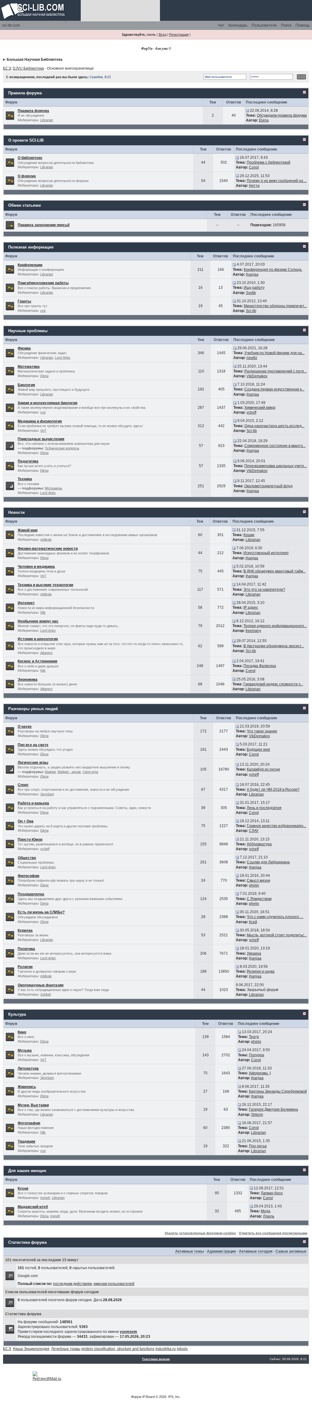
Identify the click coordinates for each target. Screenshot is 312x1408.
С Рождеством (259, 899)
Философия (28, 876)
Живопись (27, 1087)
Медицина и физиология (40, 421)
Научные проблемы (28, 330)
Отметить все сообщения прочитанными (273, 1233)
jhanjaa (252, 274)
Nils (43, 612)
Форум (136, 1397)
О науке (25, 726)
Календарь (238, 25)
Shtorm (257, 1114)
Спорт (23, 785)
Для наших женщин (27, 1170)
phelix (254, 885)
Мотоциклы (53, 488)
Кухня (23, 1188)
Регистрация (179, 34)
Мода (265, 1211)
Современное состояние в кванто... (275, 446)
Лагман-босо (272, 1193)
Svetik (251, 293)
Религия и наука (261, 971)
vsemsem (128, 1332)
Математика (29, 367)
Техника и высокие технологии (45, 585)
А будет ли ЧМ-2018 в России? (273, 789)
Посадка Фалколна (259, 666)
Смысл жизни (258, 880)
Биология (26, 385)
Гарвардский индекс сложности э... (273, 684)
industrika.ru (165, 1349)
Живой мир (27, 530)
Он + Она (26, 821)
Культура (17, 1014)
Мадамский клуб (33, 1207)
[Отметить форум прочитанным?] (10, 115)
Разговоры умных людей (33, 708)
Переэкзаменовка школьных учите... (275, 466)
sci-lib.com (11, 25)
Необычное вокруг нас (38, 621)
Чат (221, 25)
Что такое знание (262, 731)
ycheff (251, 412)
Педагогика (28, 461)
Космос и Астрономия (37, 661)
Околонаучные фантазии (40, 985)
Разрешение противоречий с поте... (275, 371)
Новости (16, 512)
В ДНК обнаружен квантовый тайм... (274, 571)
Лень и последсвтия (264, 808)
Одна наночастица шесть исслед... (274, 426)
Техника (25, 479)
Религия (25, 967)
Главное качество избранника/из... (276, 826)
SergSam (47, 794)
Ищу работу (254, 287)
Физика (24, 348)
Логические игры (33, 762)
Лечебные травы (65, 1349)
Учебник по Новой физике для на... (274, 353)
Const (254, 167)
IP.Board (148, 1397)
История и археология (38, 639)
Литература (28, 1068)
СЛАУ (254, 831)
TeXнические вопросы (62, 448)
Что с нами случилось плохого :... (275, 917)
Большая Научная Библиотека (34, 59)
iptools (182, 1349)
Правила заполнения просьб (43, 225)
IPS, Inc (174, 1397)
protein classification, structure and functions (117, 1349)
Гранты (24, 301)
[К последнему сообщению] (247, 110)
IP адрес (250, 607)
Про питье (258, 1146)
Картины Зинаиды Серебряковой (278, 1091)
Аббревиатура (259, 844)
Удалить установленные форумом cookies (200, 1233)
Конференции (30, 265)
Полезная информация (31, 247)
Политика (26, 949)
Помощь (303, 25)
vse (43, 310)
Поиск (286, 25)
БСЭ (7, 68)
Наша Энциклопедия (31, 1349)
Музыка (25, 1050)
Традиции (26, 1141)
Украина (254, 953)
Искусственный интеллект (266, 553)
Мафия (50, 772)
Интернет (26, 603)
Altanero (46, 653)
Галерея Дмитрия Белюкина (273, 1109)
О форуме (27, 176)
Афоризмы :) (260, 1073)
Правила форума (25, 93)
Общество (27, 858)
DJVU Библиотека (28, 68)
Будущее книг (258, 749)
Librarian (46, 120)
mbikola (45, 539)
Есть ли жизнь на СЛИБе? (41, 912)
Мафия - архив (69, 772)
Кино (22, 1032)
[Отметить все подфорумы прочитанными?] (10, 446)
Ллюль (268, 1216)
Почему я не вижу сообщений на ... (277, 181)
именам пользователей (114, 1284)
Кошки (248, 535)
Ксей (253, 922)
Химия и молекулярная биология (47, 403)
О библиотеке (30, 158)
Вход (162, 34)
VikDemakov (257, 376)
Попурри (256, 1055)
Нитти (254, 185)
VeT (43, 430)
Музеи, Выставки (33, 1105)
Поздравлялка (31, 894)
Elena (264, 120)
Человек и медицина (36, 566)
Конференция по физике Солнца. (273, 269)
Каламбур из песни (263, 769)
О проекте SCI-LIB (26, 140)
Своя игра (90, 772)
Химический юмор (259, 407)
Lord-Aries (62, 357)
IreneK (45, 1197)
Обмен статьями (24, 205)
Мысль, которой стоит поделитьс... (277, 935)
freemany (253, 631)
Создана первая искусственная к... (274, 389)
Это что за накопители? (264, 589)
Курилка (25, 930)
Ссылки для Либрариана (268, 862)
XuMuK (45, 994)
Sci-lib (251, 311)
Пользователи (264, 25)
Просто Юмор (30, 839)
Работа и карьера (33, 803)
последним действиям (72, 1284)
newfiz (251, 358)
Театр (254, 1037)
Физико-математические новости (48, 548)
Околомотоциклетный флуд (268, 486)
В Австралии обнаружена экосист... (273, 646)
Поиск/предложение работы (43, 283)
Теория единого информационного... (275, 626)
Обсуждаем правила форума (282, 115)
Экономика (27, 679)
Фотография (29, 1123)
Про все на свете (33, 745)
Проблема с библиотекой (268, 162)
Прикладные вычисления (41, 439)
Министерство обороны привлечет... (275, 306)
